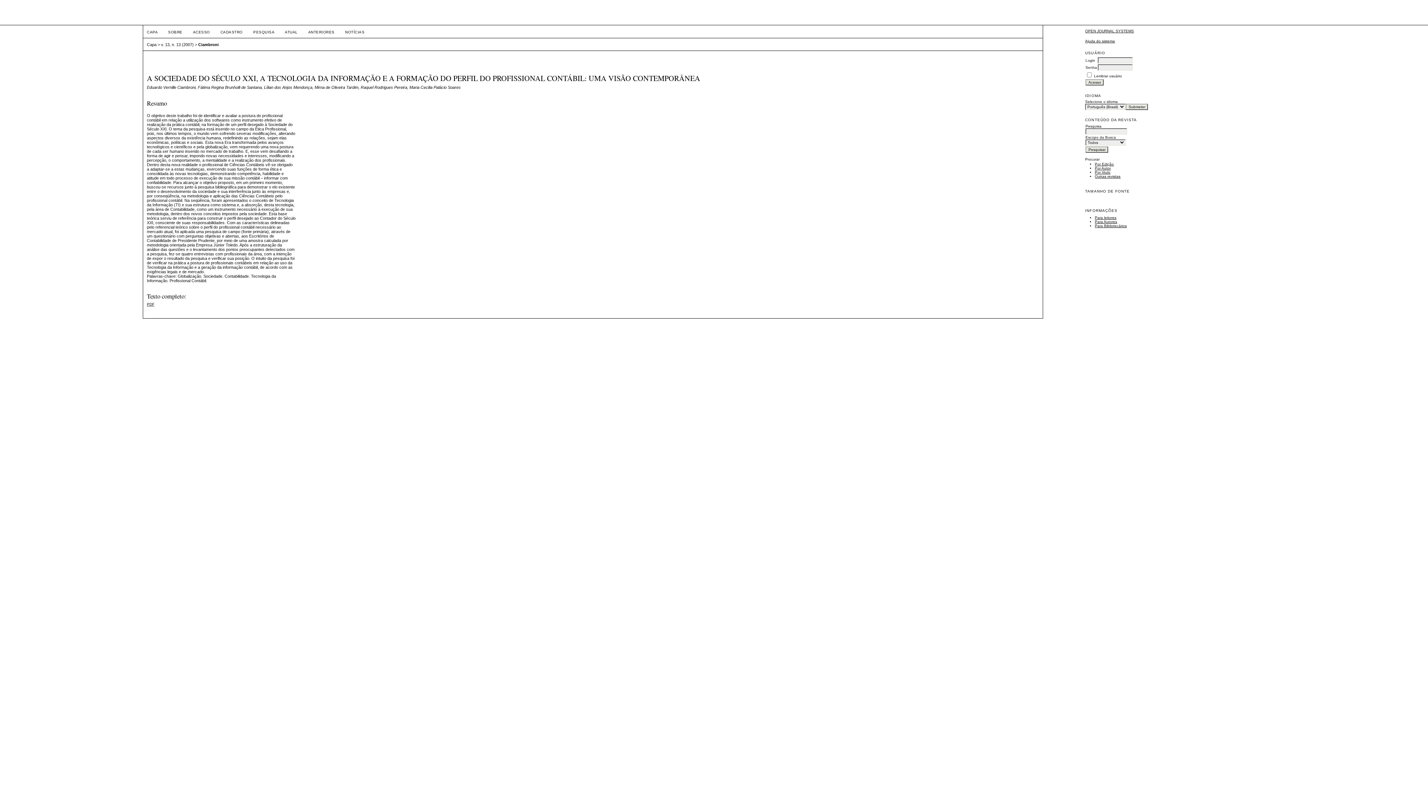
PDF (150, 304)
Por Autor (1103, 168)
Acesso (201, 32)
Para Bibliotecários (1111, 226)
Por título (1102, 172)
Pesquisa (263, 32)
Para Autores (1106, 222)
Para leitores (1105, 218)
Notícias (354, 32)
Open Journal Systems (1109, 31)
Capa (152, 32)
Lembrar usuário (1108, 76)
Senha (1091, 67)
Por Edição (1104, 164)
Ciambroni (208, 44)
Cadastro (232, 32)
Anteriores (321, 32)
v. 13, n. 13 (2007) (177, 44)
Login (1090, 60)
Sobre (175, 32)
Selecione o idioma (1101, 102)
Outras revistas (1107, 176)
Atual (291, 32)
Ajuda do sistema (1100, 41)
